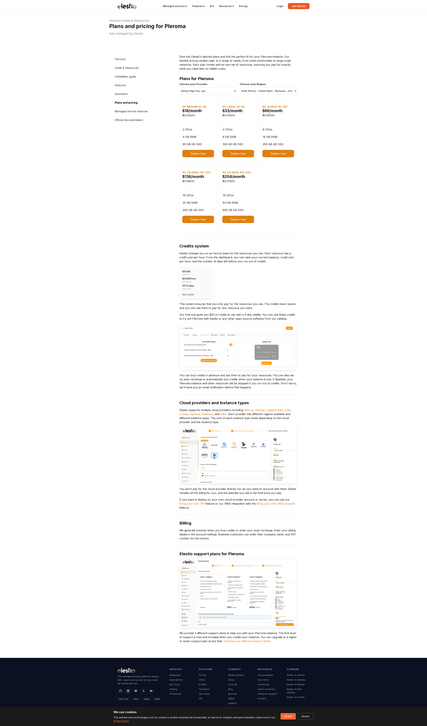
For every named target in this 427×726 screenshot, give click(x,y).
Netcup (248, 410)
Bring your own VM (191, 503)
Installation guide (125, 76)
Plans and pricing (126, 102)
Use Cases (204, 693)
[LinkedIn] (128, 691)
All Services (175, 693)
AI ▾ (212, 6)
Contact (262, 698)
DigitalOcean (275, 410)
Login (280, 6)
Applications (175, 679)
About (231, 679)
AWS (223, 414)
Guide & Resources (135, 21)
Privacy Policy (121, 720)
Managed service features (131, 111)
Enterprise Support (267, 693)
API (200, 698)
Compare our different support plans (247, 641)
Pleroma (115, 21)
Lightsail (194, 414)
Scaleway (207, 414)
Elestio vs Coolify (296, 697)
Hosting (173, 689)
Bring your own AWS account (276, 503)
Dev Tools (174, 684)
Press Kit (232, 684)
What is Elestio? (236, 675)
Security (232, 693)
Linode (183, 414)
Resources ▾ (226, 6)
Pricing (243, 6)
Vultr (287, 410)
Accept (288, 716)
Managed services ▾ (175, 6)
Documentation (265, 675)
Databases (175, 675)
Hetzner (260, 410)
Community (263, 684)
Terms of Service (266, 689)
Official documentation (129, 120)
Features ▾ (198, 6)
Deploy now (198, 153)
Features (120, 85)
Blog (230, 689)
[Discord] (151, 691)
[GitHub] (120, 691)
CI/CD (202, 679)
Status (231, 698)
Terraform (204, 689)
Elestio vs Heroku (296, 675)
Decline (305, 716)
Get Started (299, 6)
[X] (143, 691)
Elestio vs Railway (296, 679)
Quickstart (121, 94)
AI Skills (203, 684)
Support (232, 703)
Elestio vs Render (296, 684)
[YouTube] (136, 691)
